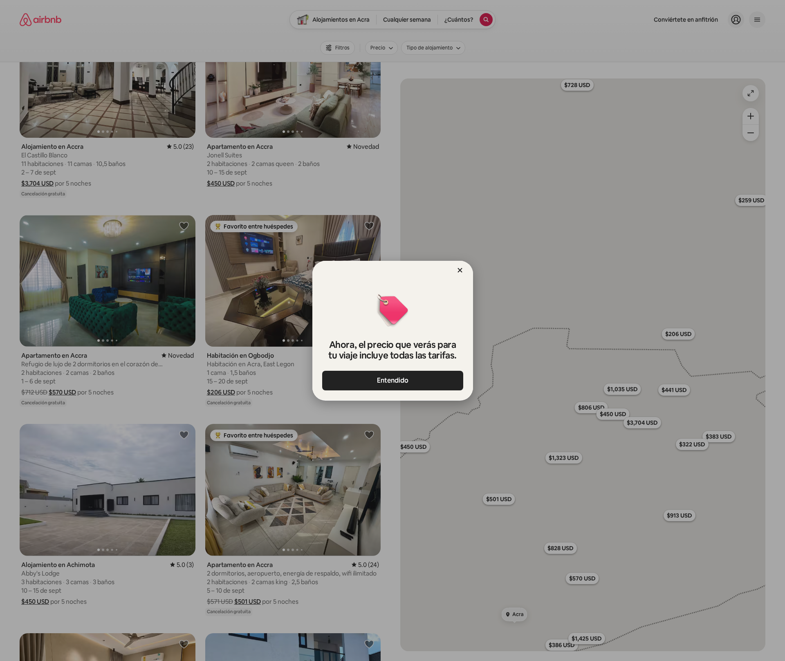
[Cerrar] (460, 270)
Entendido (392, 380)
